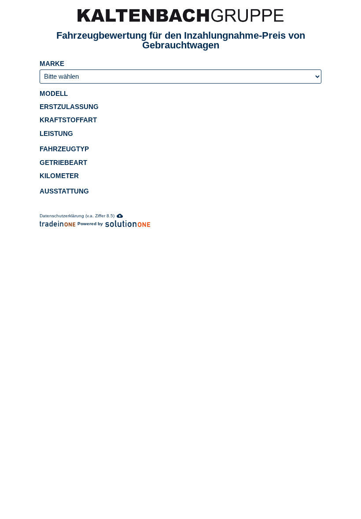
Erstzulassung (70, 106)
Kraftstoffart (69, 120)
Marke (53, 63)
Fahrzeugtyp (65, 149)
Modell (55, 93)
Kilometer (60, 175)
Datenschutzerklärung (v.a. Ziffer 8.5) (77, 215)
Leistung (57, 133)
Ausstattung (64, 191)
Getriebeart (64, 162)
